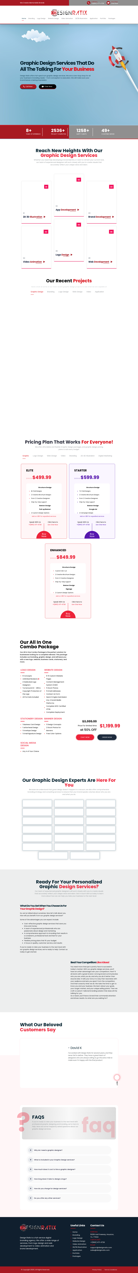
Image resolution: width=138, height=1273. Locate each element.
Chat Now (114, 2)
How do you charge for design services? (50, 1188)
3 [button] (117, 1077)
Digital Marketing (105, 456)
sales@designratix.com (100, 1250)
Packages (111, 18)
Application (94, 18)
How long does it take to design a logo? (50, 1179)
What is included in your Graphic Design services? (54, 1160)
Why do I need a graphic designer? (48, 1150)
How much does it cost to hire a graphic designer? (54, 1169)
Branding (31, 18)
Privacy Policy (97, 1270)
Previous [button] (119, 1084)
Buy (44, 535)
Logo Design (41, 18)
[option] (69, 1063)
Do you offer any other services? (47, 1198)
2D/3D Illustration (81, 18)
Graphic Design (37, 292)
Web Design (77, 292)
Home (24, 18)
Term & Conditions (110, 1270)
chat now (48, 86)
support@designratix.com (101, 1247)
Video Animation (67, 18)
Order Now (107, 737)
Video (88, 292)
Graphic (26, 456)
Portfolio (103, 18)
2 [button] (117, 1070)
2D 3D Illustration (88, 456)
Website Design (53, 18)
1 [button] (117, 1063)
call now (29, 86)
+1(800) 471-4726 (97, 2)
